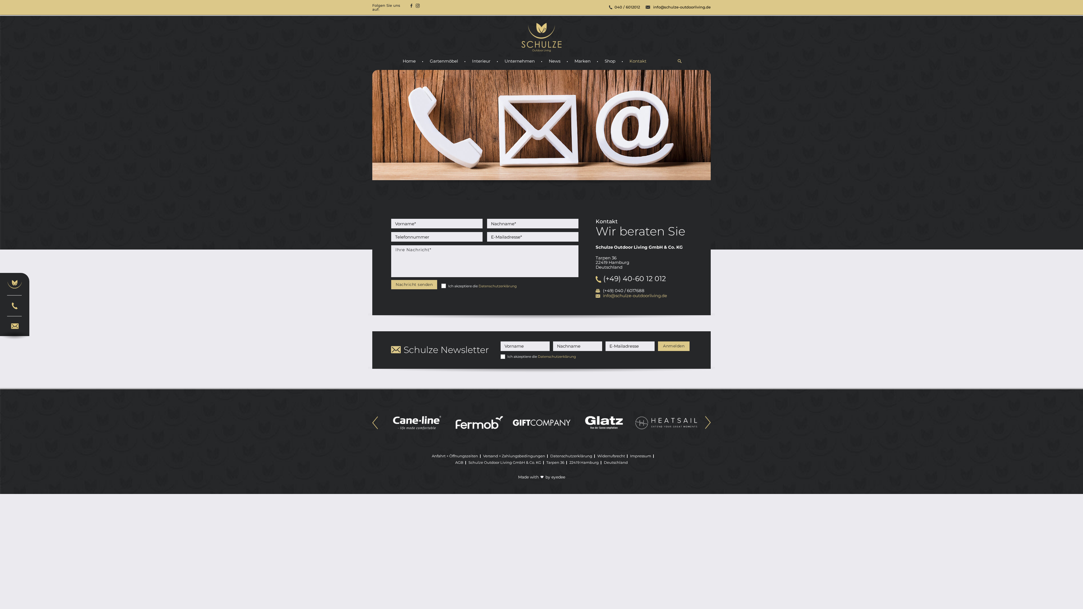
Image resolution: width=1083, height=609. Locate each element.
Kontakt (637, 61)
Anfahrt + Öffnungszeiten (455, 456)
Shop (610, 61)
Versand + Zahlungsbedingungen (514, 456)
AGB (459, 462)
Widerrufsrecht (611, 456)
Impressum (640, 456)
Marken (582, 61)
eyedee (558, 477)
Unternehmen (520, 61)
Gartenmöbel (444, 61)
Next (708, 423)
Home (409, 61)
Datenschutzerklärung (498, 286)
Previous (375, 423)
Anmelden (673, 345)
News (554, 61)
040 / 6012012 (627, 7)
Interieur (481, 61)
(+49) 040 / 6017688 (623, 290)
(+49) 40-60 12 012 (633, 279)
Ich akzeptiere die (482, 286)
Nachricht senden (414, 284)
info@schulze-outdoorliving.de (682, 7)
